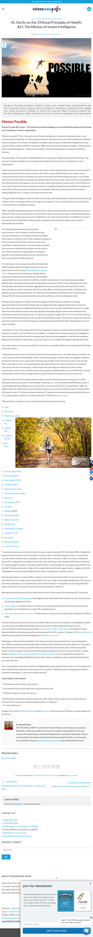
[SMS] (91, 472)
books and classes (51, 635)
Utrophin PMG (10, 484)
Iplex (6, 407)
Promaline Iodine (12, 416)
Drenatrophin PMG (13, 471)
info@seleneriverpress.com (14, 832)
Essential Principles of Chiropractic (55, 629)
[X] (91, 465)
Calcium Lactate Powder (15, 493)
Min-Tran (8, 498)
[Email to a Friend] (49, 767)
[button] (3, 9)
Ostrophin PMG (11, 476)
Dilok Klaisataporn (27, 711)
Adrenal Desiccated (13, 489)
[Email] (91, 475)
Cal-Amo (8, 506)
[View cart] (89, 9)
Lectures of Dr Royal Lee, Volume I (19, 613)
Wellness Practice (83, 632)
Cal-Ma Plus (9, 524)
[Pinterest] (91, 468)
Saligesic (8, 511)
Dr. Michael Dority (39, 19)
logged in (20, 804)
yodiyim (46, 711)
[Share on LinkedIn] (58, 767)
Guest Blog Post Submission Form (17, 836)
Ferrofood (8, 411)
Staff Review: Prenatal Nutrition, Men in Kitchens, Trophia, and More (23, 785)
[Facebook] (91, 461)
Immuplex (8, 537)
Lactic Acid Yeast (11, 546)
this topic (63, 395)
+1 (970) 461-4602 (10, 823)
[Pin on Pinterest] (53, 767)
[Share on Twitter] (44, 767)
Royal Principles (54, 19)
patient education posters (49, 740)
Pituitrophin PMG (12, 502)
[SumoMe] (91, 478)
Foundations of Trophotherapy (17, 598)
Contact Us (8, 901)
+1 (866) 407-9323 (10, 820)
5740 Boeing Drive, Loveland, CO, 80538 (20, 826)
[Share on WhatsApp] (35, 767)
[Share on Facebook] (40, 767)
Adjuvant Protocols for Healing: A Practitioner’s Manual (33, 654)
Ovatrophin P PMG (12, 480)
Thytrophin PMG (11, 515)
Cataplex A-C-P (11, 533)
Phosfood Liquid (11, 542)
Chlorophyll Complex (13, 528)
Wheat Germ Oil (11, 520)
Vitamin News (10, 606)
